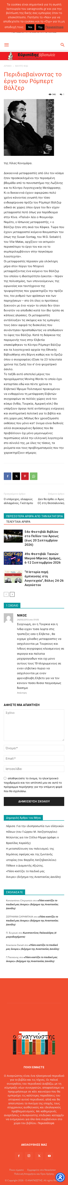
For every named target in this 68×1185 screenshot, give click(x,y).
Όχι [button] (40, 27)
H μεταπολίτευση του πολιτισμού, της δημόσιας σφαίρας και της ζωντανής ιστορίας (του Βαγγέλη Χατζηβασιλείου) (31, 854)
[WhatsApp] (33, 476)
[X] (16, 476)
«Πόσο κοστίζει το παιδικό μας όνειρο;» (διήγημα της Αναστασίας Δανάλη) (32, 904)
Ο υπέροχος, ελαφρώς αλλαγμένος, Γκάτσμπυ (18, 501)
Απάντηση (22, 692)
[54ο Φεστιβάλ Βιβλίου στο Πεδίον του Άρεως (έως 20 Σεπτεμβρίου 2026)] (13, 536)
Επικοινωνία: (21, 1131)
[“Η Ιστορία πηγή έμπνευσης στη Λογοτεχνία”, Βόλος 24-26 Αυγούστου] (13, 576)
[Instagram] (29, 1156)
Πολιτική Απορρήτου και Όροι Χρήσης (34, 1173)
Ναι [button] (30, 27)
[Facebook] (7, 476)
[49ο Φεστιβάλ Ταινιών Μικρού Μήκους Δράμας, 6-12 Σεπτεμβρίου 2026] (13, 558)
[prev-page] (6, 594)
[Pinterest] (25, 476)
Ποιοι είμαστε (16, 1169)
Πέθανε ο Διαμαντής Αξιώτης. (25, 865)
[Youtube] (49, 1156)
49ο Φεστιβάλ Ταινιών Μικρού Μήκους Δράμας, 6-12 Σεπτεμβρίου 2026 (43, 558)
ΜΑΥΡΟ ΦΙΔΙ (21, 65)
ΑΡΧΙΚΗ (8, 65)
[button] (6, 45)
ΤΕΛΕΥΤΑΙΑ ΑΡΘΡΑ (18, 521)
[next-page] (12, 594)
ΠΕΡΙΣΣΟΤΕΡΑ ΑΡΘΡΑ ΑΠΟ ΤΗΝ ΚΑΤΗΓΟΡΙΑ (34, 516)
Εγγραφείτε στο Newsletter (41, 1169)
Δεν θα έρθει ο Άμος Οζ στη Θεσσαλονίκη (51, 501)
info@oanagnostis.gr (43, 1131)
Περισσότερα (46, 1123)
